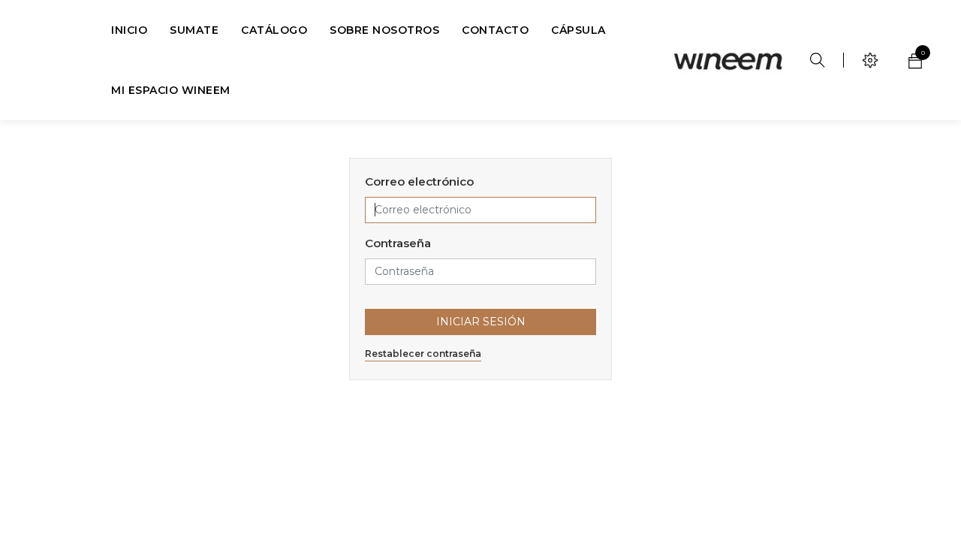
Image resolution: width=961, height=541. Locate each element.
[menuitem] (129, 30)
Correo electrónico (419, 181)
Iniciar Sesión (481, 321)
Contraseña (398, 243)
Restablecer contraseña (423, 353)
